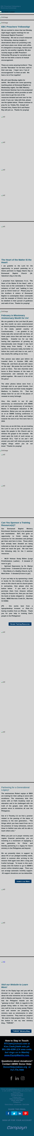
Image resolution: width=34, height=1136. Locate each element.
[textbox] (17, 27)
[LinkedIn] (17, 1078)
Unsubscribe (18, 1104)
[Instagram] (23, 1078)
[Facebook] (11, 1078)
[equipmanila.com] (17, 971)
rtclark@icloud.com (14, 1089)
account (27, 1120)
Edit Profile (26, 1104)
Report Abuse (9, 1104)
